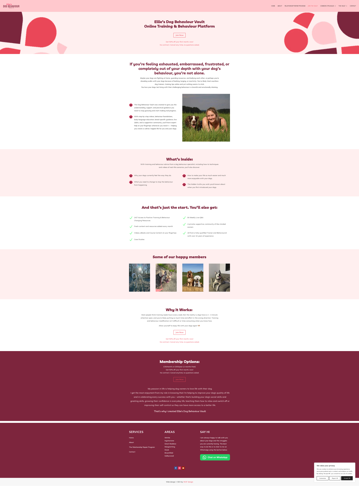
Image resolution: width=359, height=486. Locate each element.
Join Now (179, 35)
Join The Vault (313, 6)
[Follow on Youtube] (183, 468)
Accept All (347, 478)
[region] (334, 472)
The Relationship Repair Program (142, 447)
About (280, 6)
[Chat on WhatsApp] (215, 460)
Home (273, 6)
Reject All (335, 478)
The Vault (342, 6)
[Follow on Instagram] (179, 468)
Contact (353, 6)
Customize (322, 478)
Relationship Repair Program (295, 6)
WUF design (188, 482)
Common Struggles (327, 6)
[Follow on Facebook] (175, 468)
